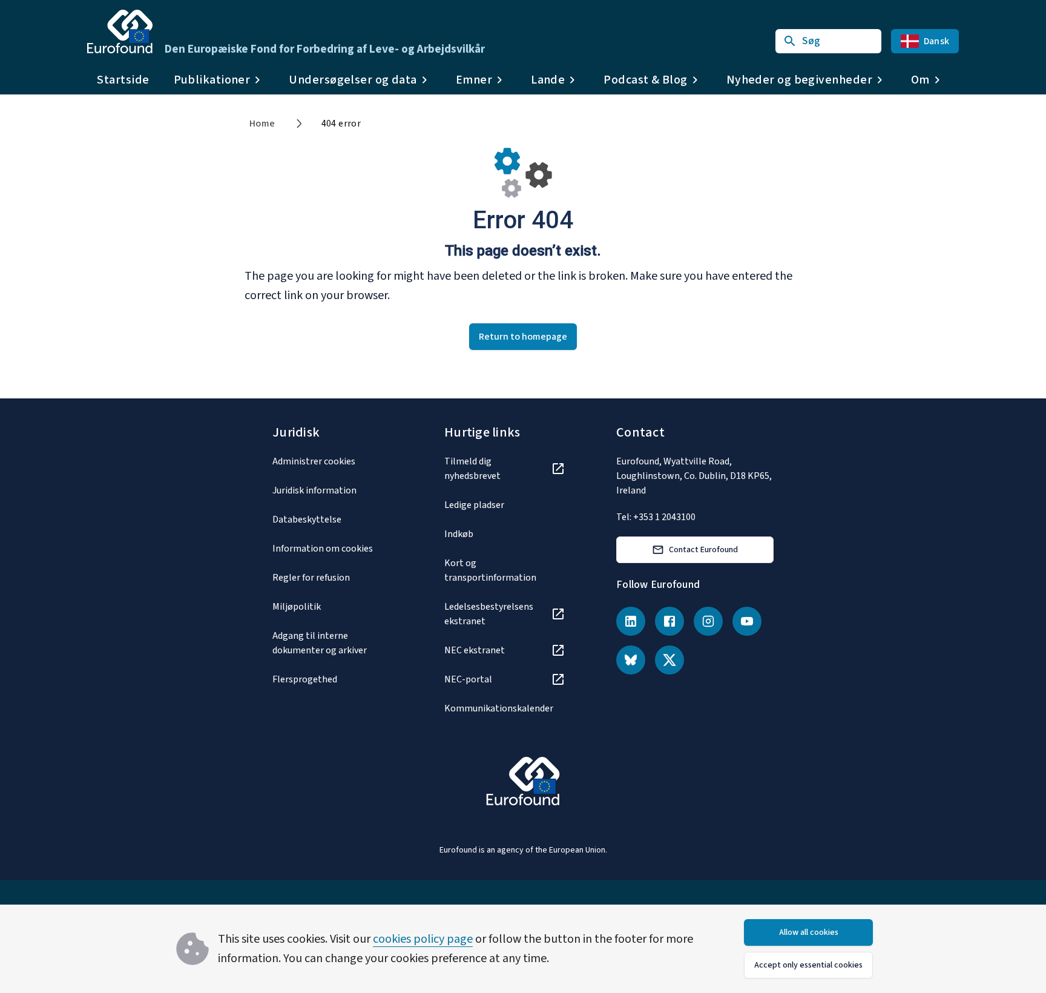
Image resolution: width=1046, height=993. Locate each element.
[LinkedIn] (630, 621)
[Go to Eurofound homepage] (120, 31)
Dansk (936, 41)
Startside (123, 79)
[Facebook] (669, 621)
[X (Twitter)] (669, 660)
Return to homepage (523, 336)
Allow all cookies (808, 932)
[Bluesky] (630, 660)
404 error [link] (341, 123)
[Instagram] (708, 621)
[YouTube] (746, 621)
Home (262, 123)
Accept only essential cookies (808, 965)
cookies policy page (423, 939)
